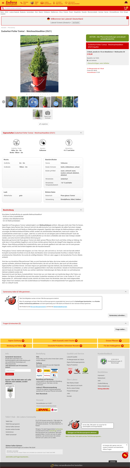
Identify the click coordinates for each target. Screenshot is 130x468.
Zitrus (61, 12)
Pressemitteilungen (72, 391)
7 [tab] (40, 94)
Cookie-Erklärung (103, 383)
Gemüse (100, 12)
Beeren (41, 12)
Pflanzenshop (11, 27)
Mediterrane (54, 12)
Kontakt (69, 396)
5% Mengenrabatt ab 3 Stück (95, 68)
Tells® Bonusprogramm (13, 424)
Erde (121, 12)
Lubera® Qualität (72, 357)
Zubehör (3, 14)
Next (75, 101)
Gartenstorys (10, 432)
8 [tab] (43, 94)
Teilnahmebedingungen (60, 306)
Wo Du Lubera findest (73, 388)
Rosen (71, 12)
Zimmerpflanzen (114, 12)
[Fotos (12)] (37, 114)
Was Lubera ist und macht (74, 385)
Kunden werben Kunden (13, 429)
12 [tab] (52, 94)
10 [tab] (47, 94)
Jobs (68, 393)
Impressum (101, 375)
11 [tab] (50, 94)
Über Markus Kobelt (73, 383)
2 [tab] (29, 94)
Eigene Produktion (72, 365)
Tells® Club (9, 421)
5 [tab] (36, 94)
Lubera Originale (14, 12)
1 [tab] (27, 94)
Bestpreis (23, 12)
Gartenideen (30, 12)
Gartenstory (59, 429)
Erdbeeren (47, 12)
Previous (3, 101)
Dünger (126, 12)
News (2, 12)
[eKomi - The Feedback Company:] (103, 361)
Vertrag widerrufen (103, 388)
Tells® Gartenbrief (11, 434)
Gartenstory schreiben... (117, 315)
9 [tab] (45, 94)
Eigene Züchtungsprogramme (75, 362)
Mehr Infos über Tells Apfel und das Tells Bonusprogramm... (84, 436)
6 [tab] (38, 94)
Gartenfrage (53, 430)
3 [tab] (31, 94)
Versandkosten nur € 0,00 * (44, 403)
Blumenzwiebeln (92, 12)
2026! (6, 12)
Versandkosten (91, 72)
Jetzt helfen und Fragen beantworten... (17, 457)
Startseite (3, 27)
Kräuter (66, 12)
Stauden (84, 12)
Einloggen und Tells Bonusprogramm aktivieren (82, 432)
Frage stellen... (121, 329)
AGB (99, 380)
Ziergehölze (77, 12)
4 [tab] (34, 94)
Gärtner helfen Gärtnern (13, 426)
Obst (36, 12)
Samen (106, 12)
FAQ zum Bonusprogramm (38, 306)
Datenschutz (101, 378)
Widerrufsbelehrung (103, 386)
